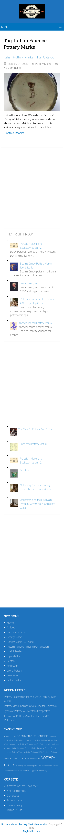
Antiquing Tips (10, 736)
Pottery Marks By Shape (20, 641)
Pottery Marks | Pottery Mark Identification (24, 824)
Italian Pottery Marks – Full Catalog (29, 57)
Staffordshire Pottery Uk (21, 771)
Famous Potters (16, 632)
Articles (11, 627)
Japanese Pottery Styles (46, 748)
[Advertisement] (32, 189)
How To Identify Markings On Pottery (30, 744)
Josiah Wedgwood (30, 283)
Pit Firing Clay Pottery (19, 758)
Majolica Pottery (30, 752)
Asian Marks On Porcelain (32, 736)
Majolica (24, 470)
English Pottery (31, 831)
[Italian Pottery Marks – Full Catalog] (32, 92)
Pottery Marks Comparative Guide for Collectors (30, 706)
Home (10, 622)
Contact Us (13, 795)
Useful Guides (14, 651)
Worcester (12, 675)
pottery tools (23, 766)
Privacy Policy (14, 805)
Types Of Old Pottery (39, 771)
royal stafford (14, 656)
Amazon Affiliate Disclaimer (22, 786)
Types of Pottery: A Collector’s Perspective (27, 711)
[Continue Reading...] (15, 133)
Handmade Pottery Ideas (26, 740)
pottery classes (34, 758)
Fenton (11, 661)
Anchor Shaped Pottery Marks (35, 323)
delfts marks (14, 680)
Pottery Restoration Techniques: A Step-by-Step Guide (30, 698)
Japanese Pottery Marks (33, 443)
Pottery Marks (43, 63)
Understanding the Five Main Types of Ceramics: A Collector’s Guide (37, 503)
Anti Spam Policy (16, 790)
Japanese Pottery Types (13, 752)
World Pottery (14, 670)
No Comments (12, 67)
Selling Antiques (34, 766)
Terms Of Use (14, 810)
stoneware (12, 665)
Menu (4, 26)
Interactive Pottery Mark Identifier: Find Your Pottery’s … (28, 718)
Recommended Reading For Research (28, 646)
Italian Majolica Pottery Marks (24, 748)
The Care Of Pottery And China (35, 429)
